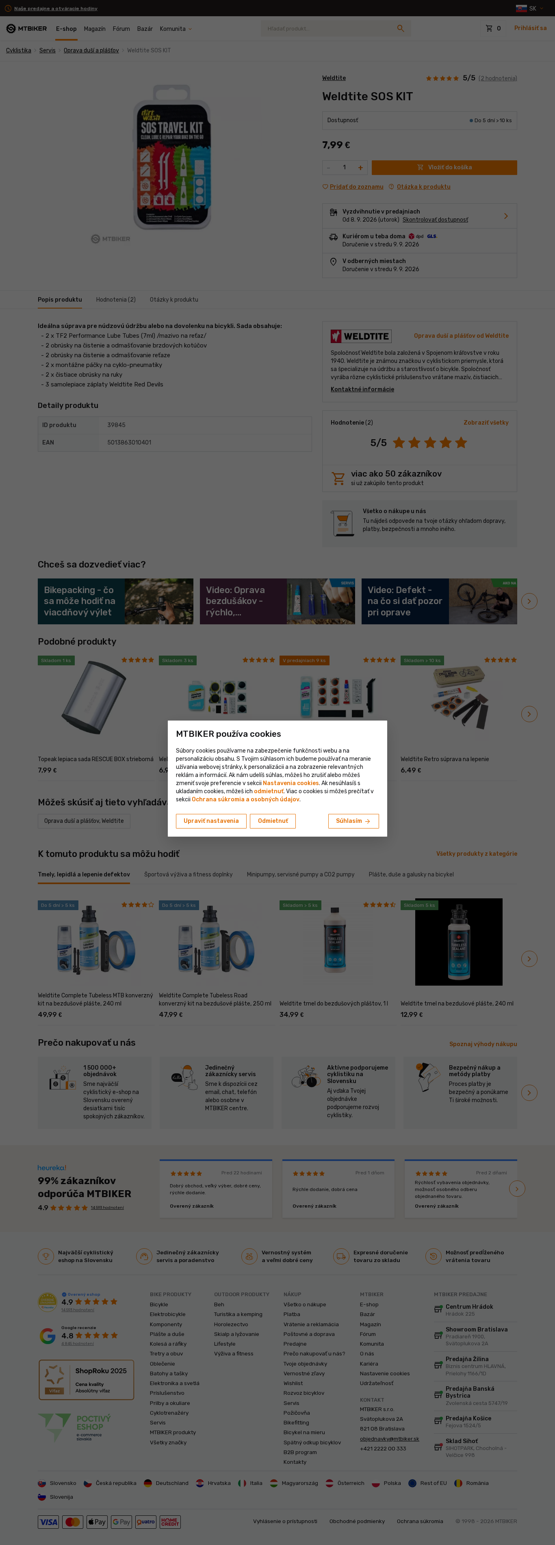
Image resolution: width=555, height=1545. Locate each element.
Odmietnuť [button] (273, 821)
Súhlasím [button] (353, 821)
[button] (269, 791)
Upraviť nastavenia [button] (211, 821)
